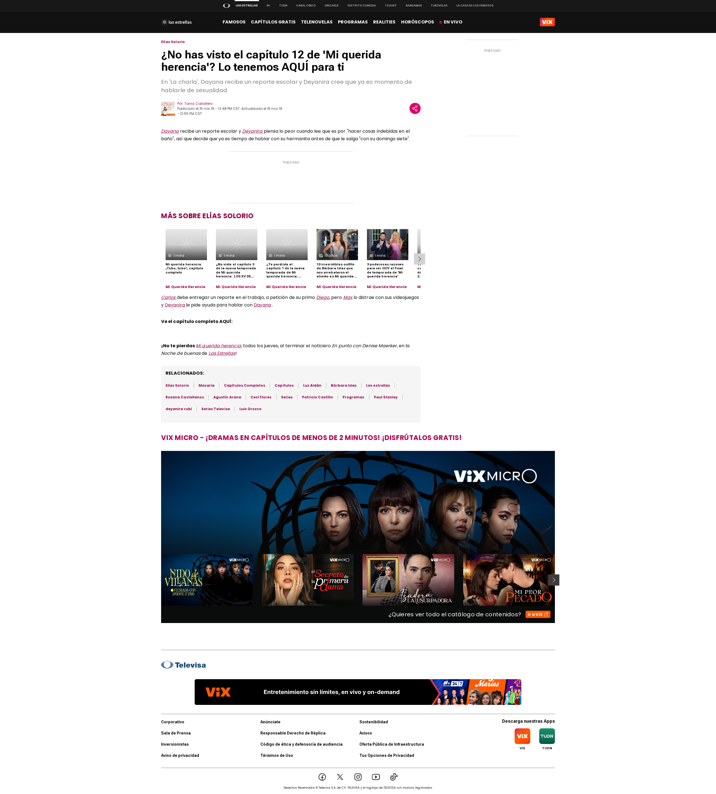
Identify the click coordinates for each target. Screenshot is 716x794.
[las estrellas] (176, 22)
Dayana (170, 131)
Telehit (391, 5)
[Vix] (547, 22)
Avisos (365, 733)
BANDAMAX (414, 5)
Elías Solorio (173, 42)
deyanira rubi (179, 408)
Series (287, 397)
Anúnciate (270, 722)
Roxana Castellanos (185, 397)
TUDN (283, 5)
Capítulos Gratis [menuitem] (273, 22)
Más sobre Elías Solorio (207, 215)
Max (347, 297)
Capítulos (284, 385)
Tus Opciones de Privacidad (386, 755)
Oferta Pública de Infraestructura (391, 744)
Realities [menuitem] (384, 22)
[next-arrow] (419, 259)
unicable (332, 5)
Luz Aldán (312, 385)
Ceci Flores (261, 397)
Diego (322, 297)
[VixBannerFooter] (358, 692)
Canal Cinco (306, 5)
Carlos (169, 297)
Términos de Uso (276, 755)
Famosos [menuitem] (234, 22)
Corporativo (172, 722)
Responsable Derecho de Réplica (293, 733)
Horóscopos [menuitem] (417, 22)
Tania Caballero (198, 103)
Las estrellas (378, 385)
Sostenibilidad (373, 722)
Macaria (207, 385)
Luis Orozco (250, 408)
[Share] (415, 108)
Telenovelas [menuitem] (317, 22)
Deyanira (253, 131)
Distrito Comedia (362, 5)
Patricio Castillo (317, 397)
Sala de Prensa (176, 733)
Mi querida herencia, (219, 346)
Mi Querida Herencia (185, 287)
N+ (268, 5)
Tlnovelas (439, 5)
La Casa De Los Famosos (475, 5)
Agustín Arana (227, 397)
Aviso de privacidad (180, 755)
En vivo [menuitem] (453, 22)
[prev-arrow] (158, 580)
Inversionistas (175, 744)
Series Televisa (215, 408)
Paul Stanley (386, 397)
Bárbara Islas (344, 385)
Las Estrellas (222, 353)
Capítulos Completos (244, 385)
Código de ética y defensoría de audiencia (301, 744)
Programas (353, 397)
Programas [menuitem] (353, 22)
